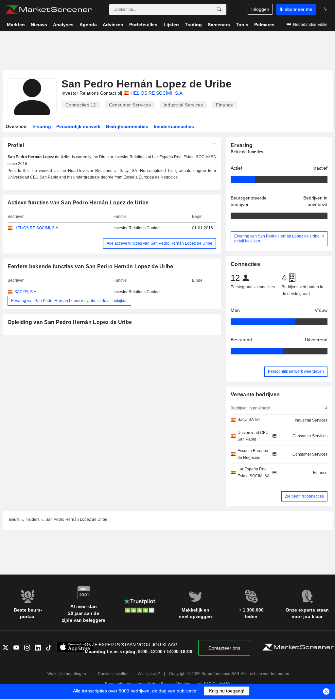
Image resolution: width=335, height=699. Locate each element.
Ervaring (41, 126)
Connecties (80, 104)
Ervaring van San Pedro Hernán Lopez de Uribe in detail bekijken (69, 300)
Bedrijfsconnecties (127, 126)
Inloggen (260, 9)
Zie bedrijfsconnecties (304, 496)
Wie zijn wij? (149, 673)
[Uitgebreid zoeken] (219, 9)
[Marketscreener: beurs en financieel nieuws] (48, 9)
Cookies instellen (113, 673)
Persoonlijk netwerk (78, 126)
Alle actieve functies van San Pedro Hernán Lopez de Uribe (159, 243)
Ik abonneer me (296, 9)
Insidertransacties (174, 126)
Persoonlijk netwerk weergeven (296, 371)
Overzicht (16, 126)
